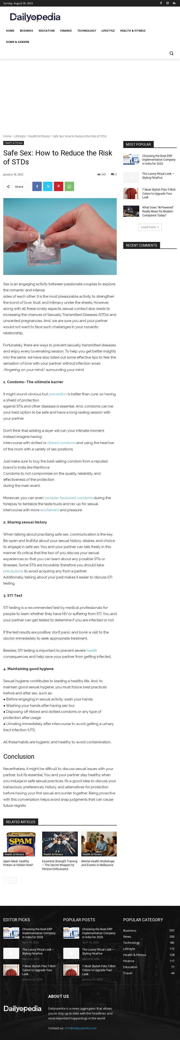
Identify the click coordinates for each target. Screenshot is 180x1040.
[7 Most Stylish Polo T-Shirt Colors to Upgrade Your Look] (131, 193)
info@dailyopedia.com (81, 1028)
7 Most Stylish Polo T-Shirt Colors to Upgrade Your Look (159, 193)
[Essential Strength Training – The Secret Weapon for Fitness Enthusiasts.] (60, 844)
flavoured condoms (76, 498)
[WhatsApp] (69, 186)
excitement (49, 510)
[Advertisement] (90, 94)
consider (51, 498)
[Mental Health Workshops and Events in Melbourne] (99, 844)
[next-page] (14, 880)
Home (7, 136)
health (91, 650)
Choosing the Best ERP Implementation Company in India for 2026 (159, 160)
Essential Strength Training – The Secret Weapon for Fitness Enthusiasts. (59, 865)
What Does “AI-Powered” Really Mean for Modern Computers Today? (158, 211)
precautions (13, 571)
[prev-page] (6, 880)
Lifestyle (20, 136)
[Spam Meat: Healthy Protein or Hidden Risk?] (21, 844)
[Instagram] (167, 3)
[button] (171, 53)
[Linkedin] (174, 3)
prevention (58, 394)
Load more (148, 227)
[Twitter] (47, 186)
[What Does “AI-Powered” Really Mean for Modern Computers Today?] (131, 211)
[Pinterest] (58, 186)
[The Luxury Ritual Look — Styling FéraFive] (131, 177)
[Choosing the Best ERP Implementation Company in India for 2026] (131, 159)
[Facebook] (161, 3)
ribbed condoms (61, 443)
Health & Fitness (39, 136)
